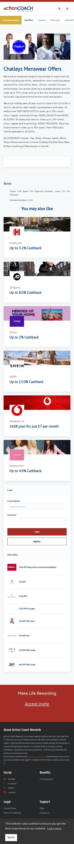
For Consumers (46, 779)
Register (37, 541)
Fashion (41, 20)
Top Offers (28, 20)
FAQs (42, 808)
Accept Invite (37, 703)
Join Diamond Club (11, 20)
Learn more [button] (54, 828)
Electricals (55, 20)
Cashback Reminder (37, 756)
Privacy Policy (10, 808)
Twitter (11, 787)
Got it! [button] (11, 837)
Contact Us (45, 812)
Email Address (13, 501)
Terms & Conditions (12, 812)
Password (11, 515)
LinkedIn (11, 792)
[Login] (59, 9)
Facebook (12, 783)
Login (37, 531)
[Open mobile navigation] (67, 9)
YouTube (11, 779)
